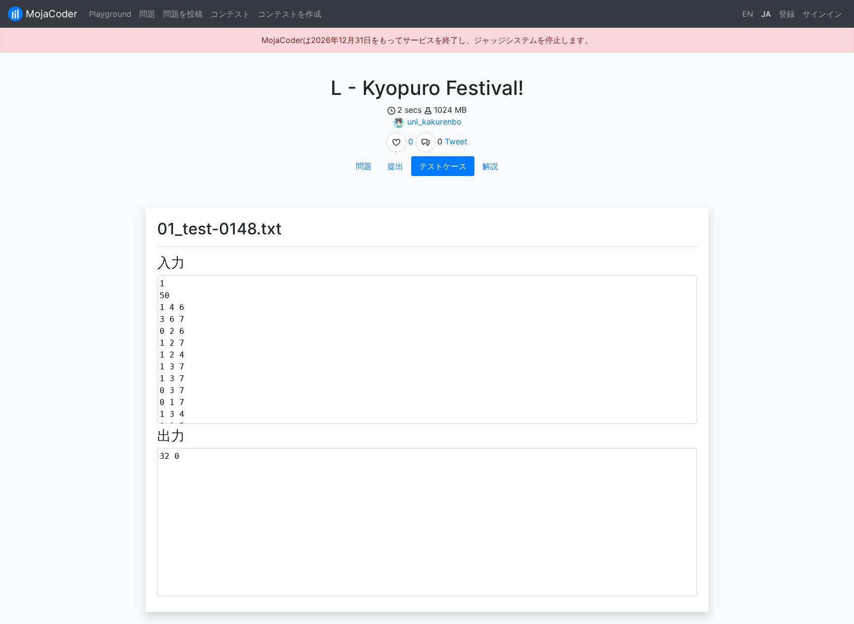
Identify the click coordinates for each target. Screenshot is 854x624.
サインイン (822, 14)
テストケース (443, 166)
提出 (395, 166)
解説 (490, 166)
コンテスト (230, 14)
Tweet (456, 141)
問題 (147, 14)
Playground (110, 14)
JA (766, 14)
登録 (787, 14)
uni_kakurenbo (434, 122)
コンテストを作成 (289, 14)
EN (747, 14)
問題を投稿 (183, 14)
